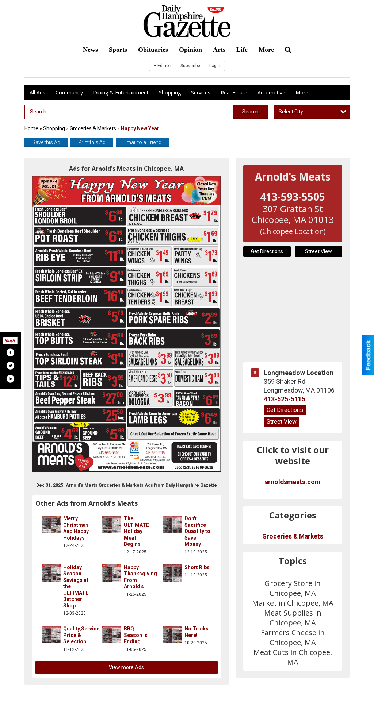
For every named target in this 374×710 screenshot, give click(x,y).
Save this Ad (46, 142)
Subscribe (190, 65)
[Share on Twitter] (10, 365)
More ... (304, 92)
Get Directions (267, 251)
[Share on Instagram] (10, 379)
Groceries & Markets (93, 128)
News (90, 49)
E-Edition (162, 65)
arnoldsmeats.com (292, 482)
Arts (219, 49)
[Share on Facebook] (10, 352)
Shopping (170, 92)
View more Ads (126, 667)
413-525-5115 (284, 399)
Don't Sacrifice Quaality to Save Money (197, 531)
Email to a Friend (142, 142)
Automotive (271, 92)
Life (242, 49)
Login (214, 65)
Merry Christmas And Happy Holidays (76, 528)
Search (250, 112)
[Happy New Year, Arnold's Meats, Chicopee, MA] (126, 323)
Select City (291, 112)
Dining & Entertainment (121, 92)
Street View (318, 251)
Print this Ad (92, 142)
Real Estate (234, 92)
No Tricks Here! (196, 632)
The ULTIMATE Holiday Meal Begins (136, 531)
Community (69, 92)
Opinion (190, 49)
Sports (118, 49)
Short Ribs (197, 567)
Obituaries (153, 49)
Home (31, 128)
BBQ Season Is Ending (136, 635)
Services (200, 92)
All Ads (37, 92)
